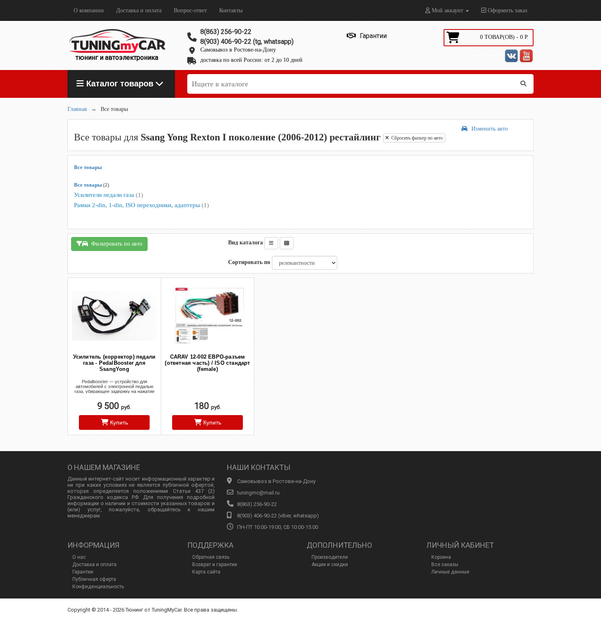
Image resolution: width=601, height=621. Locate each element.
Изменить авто (489, 129)
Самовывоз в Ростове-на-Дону (238, 50)
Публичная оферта (94, 579)
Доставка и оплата (138, 10)
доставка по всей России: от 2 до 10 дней (251, 60)
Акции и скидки (330, 564)
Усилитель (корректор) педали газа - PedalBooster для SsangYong (114, 363)
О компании (89, 10)
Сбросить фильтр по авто (416, 138)
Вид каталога (245, 242)
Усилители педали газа (108, 195)
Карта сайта (206, 572)
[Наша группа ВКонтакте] (511, 55)
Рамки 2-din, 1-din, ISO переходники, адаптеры (141, 205)
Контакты (230, 10)
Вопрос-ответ (190, 10)
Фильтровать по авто (115, 244)
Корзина (441, 557)
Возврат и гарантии (214, 564)
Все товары (88, 167)
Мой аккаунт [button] (447, 10)
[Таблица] (287, 243)
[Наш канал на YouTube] (526, 55)
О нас (79, 557)
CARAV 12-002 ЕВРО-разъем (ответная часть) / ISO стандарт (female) (207, 363)
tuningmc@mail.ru (258, 493)
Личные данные (450, 572)
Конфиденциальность (98, 586)
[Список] (271, 243)
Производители (330, 557)
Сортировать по (249, 262)
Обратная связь (210, 557)
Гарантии (82, 572)
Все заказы (444, 564)
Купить (118, 422)
